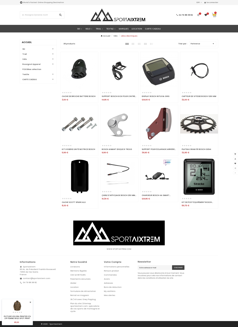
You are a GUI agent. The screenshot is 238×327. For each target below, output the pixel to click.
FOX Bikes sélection (31, 69)
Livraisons (75, 266)
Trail (24, 54)
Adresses (108, 283)
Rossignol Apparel (31, 64)
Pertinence (203, 43)
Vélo (24, 59)
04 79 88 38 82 (30, 282)
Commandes (110, 275)
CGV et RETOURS (78, 275)
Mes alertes (109, 295)
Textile (25, 74)
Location (74, 287)
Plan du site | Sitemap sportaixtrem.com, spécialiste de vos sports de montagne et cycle (85, 307)
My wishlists (110, 291)
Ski (23, 49)
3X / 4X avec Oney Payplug (83, 299)
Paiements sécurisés (80, 279)
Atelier (73, 283)
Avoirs (107, 279)
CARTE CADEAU (29, 79)
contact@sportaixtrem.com (36, 278)
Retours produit (111, 271)
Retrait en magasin (79, 295)
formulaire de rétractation (83, 291)
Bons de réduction (113, 287)
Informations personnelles (116, 266)
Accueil (27, 42)
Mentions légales (78, 271)
